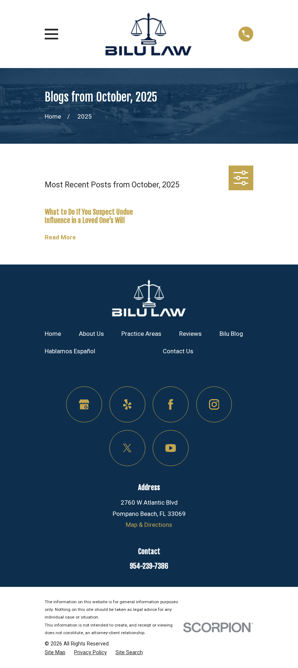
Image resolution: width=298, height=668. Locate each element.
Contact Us (178, 351)
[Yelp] (127, 404)
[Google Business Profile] (84, 404)
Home (53, 333)
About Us (91, 333)
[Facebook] (171, 404)
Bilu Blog (231, 333)
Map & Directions (149, 524)
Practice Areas (141, 333)
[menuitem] (55, 652)
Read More (60, 237)
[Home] (148, 34)
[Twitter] (127, 448)
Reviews (190, 333)
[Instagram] (214, 404)
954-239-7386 (149, 566)
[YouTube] (171, 448)
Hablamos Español (70, 351)
